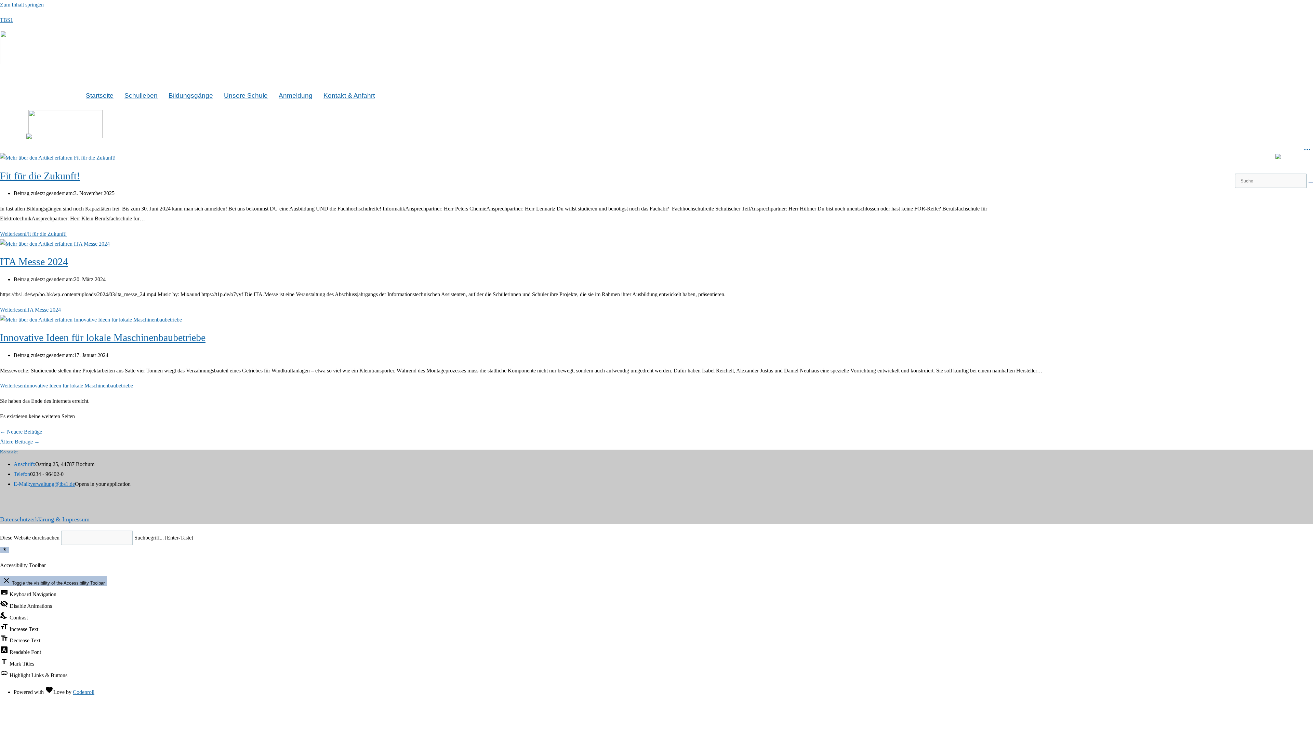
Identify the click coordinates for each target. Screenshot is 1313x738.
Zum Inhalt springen (22, 5)
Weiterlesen (33, 234)
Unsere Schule (246, 95)
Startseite (100, 95)
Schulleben (141, 95)
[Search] (1310, 182)
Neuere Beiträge (21, 432)
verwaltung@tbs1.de (52, 484)
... (1307, 147)
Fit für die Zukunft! (40, 175)
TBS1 (6, 20)
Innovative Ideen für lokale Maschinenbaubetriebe (102, 337)
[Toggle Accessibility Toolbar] (4, 549)
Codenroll (83, 692)
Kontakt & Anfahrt (349, 95)
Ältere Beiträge (20, 442)
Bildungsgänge (191, 95)
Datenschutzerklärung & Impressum (45, 519)
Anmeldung (296, 95)
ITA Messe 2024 (34, 261)
